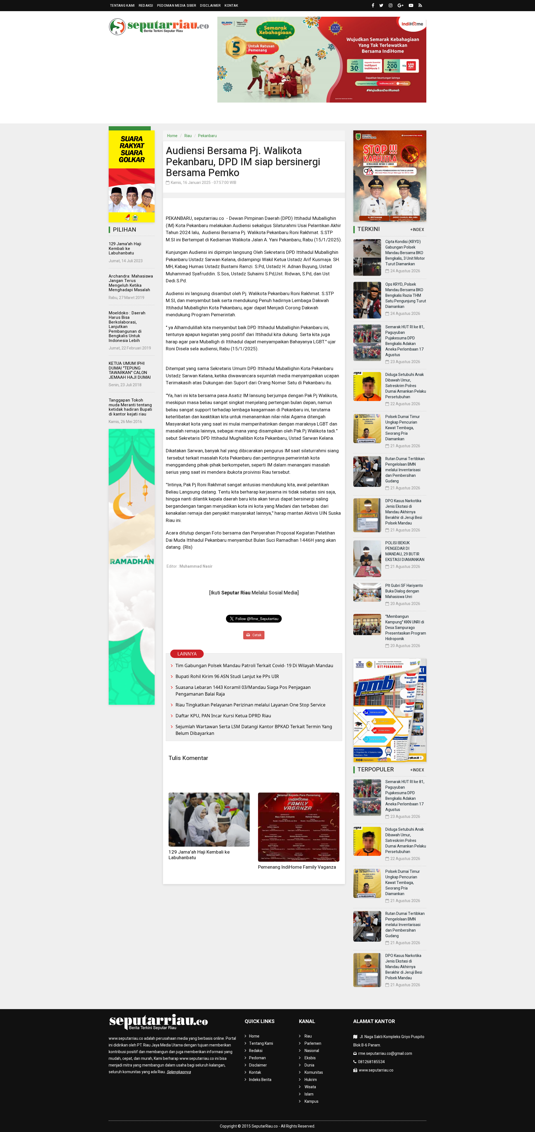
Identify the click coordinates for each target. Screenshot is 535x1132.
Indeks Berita (260, 1080)
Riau (188, 136)
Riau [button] (124, 115)
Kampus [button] (365, 115)
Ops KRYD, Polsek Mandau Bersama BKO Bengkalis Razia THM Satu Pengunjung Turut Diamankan (405, 295)
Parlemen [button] (151, 115)
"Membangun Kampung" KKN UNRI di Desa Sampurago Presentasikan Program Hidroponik (405, 628)
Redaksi (146, 5)
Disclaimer (210, 5)
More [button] (391, 115)
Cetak (256, 635)
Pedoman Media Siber (176, 5)
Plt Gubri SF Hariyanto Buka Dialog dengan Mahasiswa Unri (404, 591)
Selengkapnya (179, 1072)
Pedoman (257, 1058)
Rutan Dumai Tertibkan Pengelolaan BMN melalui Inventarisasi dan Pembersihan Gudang (405, 470)
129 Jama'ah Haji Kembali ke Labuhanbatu (125, 248)
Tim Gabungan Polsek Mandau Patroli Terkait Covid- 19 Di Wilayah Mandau (254, 665)
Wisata (310, 1087)
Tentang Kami (122, 5)
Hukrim (290, 115)
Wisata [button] (313, 115)
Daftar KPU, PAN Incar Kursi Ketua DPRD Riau (223, 716)
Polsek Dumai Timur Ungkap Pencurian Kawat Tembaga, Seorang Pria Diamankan (402, 428)
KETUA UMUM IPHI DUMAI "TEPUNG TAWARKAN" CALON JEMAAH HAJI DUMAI (130, 370)
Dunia (233, 115)
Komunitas (314, 1072)
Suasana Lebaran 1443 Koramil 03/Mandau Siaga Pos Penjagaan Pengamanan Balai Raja (243, 690)
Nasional (183, 115)
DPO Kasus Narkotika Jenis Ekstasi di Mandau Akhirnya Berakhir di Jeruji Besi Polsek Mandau (403, 512)
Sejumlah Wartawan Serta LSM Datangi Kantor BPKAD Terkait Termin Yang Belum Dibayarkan (254, 729)
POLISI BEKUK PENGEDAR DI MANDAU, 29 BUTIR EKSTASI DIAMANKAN (404, 551)
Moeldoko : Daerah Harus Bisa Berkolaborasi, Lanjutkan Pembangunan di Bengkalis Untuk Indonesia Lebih (127, 327)
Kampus (311, 1101)
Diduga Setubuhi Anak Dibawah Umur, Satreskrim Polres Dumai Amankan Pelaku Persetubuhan (405, 386)
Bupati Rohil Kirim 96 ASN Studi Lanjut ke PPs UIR (227, 676)
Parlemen (313, 1043)
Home (172, 136)
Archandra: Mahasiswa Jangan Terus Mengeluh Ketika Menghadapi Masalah (131, 283)
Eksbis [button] (208, 115)
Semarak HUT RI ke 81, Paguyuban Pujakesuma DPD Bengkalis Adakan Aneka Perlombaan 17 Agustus (404, 341)
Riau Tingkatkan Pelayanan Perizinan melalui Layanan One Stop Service (250, 705)
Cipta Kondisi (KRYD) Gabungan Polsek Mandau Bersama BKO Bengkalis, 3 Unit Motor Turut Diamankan (405, 253)
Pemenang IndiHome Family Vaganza (297, 867)
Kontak (231, 5)
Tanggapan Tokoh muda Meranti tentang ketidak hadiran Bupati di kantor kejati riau (130, 407)
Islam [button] (339, 115)
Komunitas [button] (259, 115)
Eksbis (310, 1058)
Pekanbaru (207, 136)
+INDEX (417, 230)
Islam (309, 1094)
